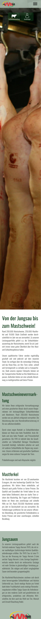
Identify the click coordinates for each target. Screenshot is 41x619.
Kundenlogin (27, 19)
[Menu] (35, 4)
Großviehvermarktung (14, 19)
